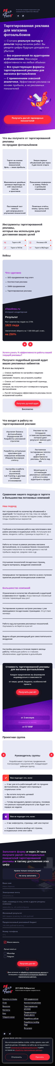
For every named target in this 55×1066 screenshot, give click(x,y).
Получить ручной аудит (27, 403)
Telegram (10, 956)
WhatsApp (11, 953)
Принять (40, 1057)
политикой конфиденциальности (24, 1047)
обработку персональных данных (34, 972)
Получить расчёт (27, 692)
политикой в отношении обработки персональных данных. (32, 975)
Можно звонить (13, 942)
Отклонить (16, 1057)
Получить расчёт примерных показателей (27, 119)
